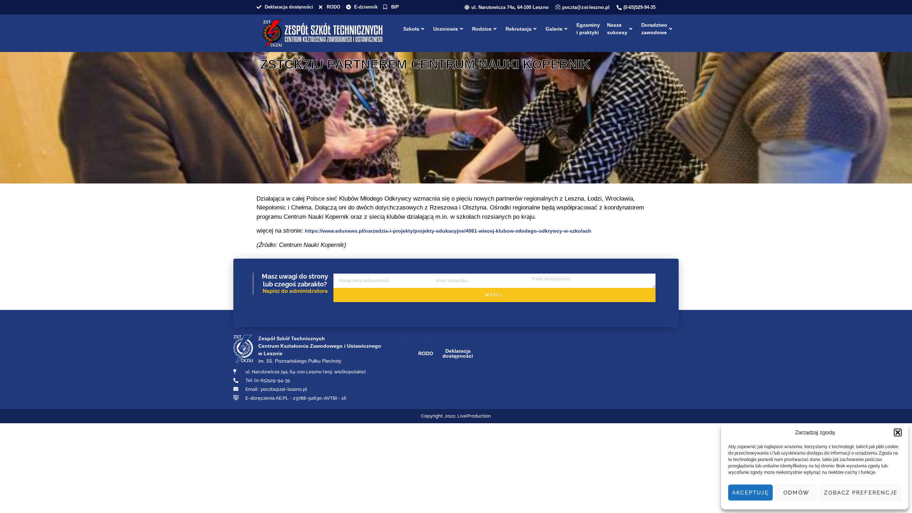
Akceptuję (750, 492)
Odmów (796, 492)
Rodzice (482, 29)
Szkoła (411, 29)
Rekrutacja (519, 29)
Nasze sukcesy (617, 28)
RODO (425, 353)
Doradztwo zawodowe (654, 28)
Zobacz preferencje (860, 492)
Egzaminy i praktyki (588, 28)
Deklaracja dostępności (457, 353)
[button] (897, 432)
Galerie (554, 29)
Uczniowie (445, 29)
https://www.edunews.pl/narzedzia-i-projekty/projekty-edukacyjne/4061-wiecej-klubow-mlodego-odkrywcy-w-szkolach (448, 231)
